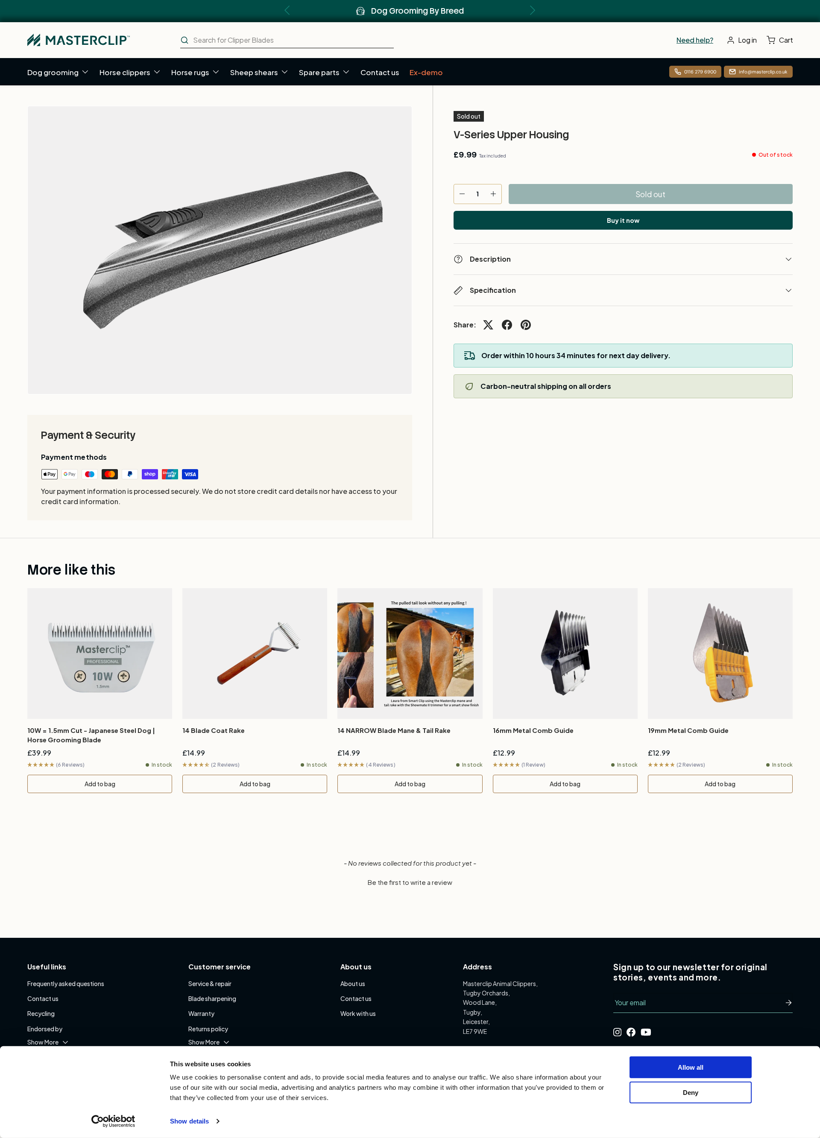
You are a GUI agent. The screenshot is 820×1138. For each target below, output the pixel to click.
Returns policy (208, 1029)
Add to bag (100, 784)
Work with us (358, 1013)
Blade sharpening (212, 998)
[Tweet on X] (488, 324)
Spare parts (319, 72)
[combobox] (287, 40)
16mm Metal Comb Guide (533, 730)
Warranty (201, 1013)
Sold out (650, 194)
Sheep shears (254, 72)
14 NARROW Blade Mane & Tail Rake (394, 730)
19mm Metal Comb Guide (688, 730)
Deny (690, 1092)
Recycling (41, 1013)
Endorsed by (44, 1029)
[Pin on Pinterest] (525, 324)
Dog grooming (53, 72)
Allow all (690, 1067)
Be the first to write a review (410, 882)
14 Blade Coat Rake (213, 730)
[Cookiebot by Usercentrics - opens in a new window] (113, 1121)
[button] (782, 40)
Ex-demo (426, 72)
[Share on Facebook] (507, 324)
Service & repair (209, 983)
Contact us (379, 72)
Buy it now (623, 220)
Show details (189, 1121)
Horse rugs (190, 72)
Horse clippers (125, 72)
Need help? (694, 39)
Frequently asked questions (65, 983)
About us (352, 983)
